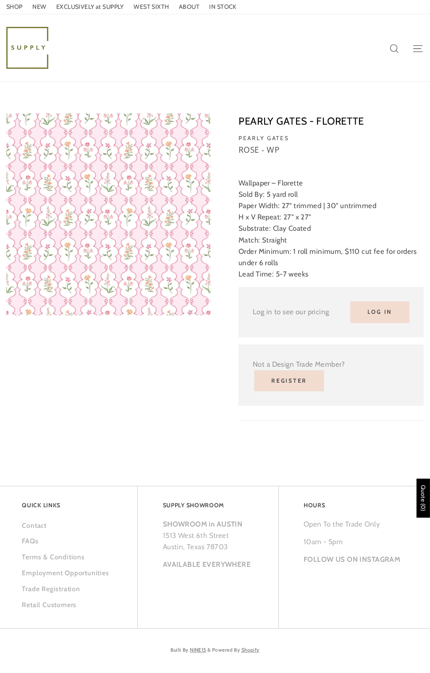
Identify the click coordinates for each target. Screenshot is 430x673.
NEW (39, 6)
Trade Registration (51, 589)
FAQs (30, 541)
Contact (34, 526)
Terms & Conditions (53, 557)
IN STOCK (222, 6)
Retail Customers (49, 605)
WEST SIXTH (151, 6)
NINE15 (198, 650)
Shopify (250, 650)
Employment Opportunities (65, 573)
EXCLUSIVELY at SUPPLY (90, 6)
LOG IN (379, 311)
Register (289, 380)
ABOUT (189, 6)
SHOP (14, 6)
